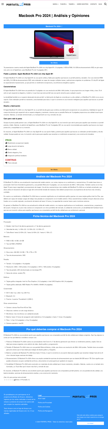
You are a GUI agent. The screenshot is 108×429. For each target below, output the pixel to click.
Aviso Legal (41, 398)
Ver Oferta (54, 63)
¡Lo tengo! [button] (90, 423)
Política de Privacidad (45, 402)
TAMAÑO (71, 4)
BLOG (100, 4)
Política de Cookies (44, 407)
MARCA (55, 4)
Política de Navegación (45, 411)
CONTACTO (93, 4)
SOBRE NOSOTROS (82, 4)
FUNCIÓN (63, 4)
